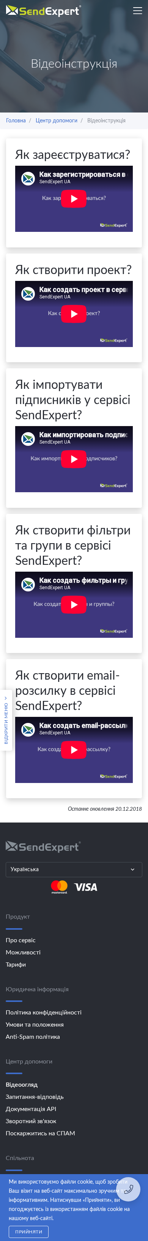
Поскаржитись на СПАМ (40, 1133)
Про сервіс (21, 940)
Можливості (23, 952)
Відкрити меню (6, 722)
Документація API (31, 1109)
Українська (25, 869)
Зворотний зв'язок (31, 1121)
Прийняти (28, 1232)
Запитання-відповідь (35, 1097)
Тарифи (16, 965)
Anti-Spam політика (33, 1037)
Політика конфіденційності (44, 1013)
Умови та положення (35, 1025)
